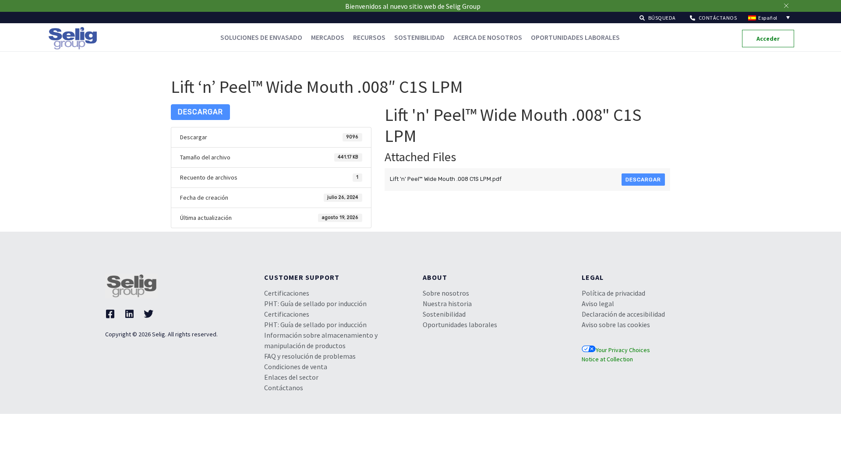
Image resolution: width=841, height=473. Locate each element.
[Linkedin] (129, 314)
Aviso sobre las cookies (616, 324)
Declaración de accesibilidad (623, 314)
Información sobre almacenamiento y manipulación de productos (321, 340)
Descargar (200, 112)
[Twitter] (148, 314)
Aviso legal (598, 303)
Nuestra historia (447, 303)
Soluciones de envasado (261, 37)
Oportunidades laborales (575, 37)
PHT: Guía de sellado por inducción (315, 303)
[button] (658, 17)
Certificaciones (286, 293)
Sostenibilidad (419, 37)
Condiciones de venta (295, 366)
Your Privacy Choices (623, 350)
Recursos (369, 37)
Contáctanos (283, 387)
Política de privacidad (613, 293)
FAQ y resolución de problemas (310, 356)
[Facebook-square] (110, 314)
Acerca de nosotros (487, 37)
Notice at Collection (607, 359)
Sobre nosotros (446, 293)
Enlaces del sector (291, 377)
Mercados (327, 37)
